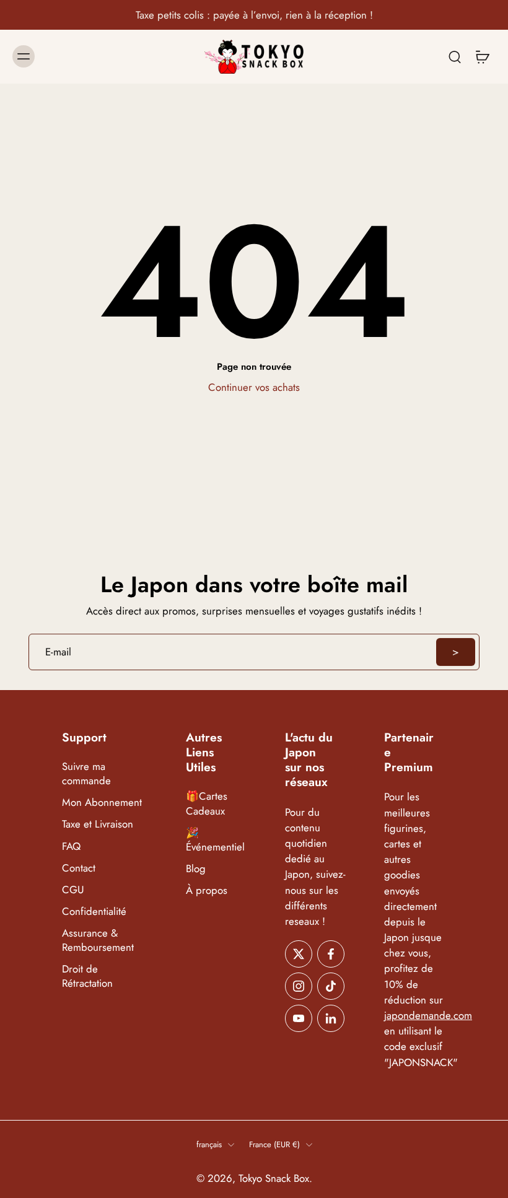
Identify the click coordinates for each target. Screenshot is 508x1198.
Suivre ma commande (86, 773)
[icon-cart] (482, 57)
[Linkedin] (330, 1018)
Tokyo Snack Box (274, 1178)
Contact (78, 868)
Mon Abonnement (102, 803)
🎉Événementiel (215, 840)
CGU (73, 890)
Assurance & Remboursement (98, 940)
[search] (454, 56)
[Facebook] (330, 954)
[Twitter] (298, 954)
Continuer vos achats (254, 387)
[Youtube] (298, 1018)
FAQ (71, 846)
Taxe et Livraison (97, 825)
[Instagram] (298, 986)
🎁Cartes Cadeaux (206, 804)
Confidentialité (94, 911)
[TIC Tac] (330, 986)
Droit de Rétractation (87, 976)
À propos (206, 890)
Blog (196, 869)
